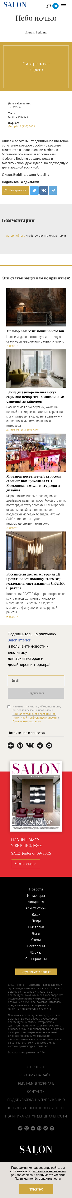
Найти (48, 6)
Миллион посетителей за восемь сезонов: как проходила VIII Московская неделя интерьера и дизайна (33, 483)
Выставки (36, 927)
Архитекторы (36, 908)
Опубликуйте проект (36, 972)
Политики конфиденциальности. (38, 1178)
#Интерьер (12, 430)
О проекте (36, 1067)
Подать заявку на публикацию (36, 1100)
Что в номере (25, 864)
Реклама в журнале (36, 1083)
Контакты (36, 1092)
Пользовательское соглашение (36, 1108)
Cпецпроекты (36, 959)
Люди (36, 921)
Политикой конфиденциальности (34, 717)
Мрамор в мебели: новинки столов (35, 331)
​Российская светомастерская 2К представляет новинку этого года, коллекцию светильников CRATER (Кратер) (35, 581)
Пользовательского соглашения (34, 713)
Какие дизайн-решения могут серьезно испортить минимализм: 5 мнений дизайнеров (35, 397)
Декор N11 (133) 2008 (21, 126)
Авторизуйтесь (15, 235)
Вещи (36, 914)
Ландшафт (36, 902)
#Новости (12, 346)
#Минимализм (30, 430)
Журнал (36, 952)
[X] (34, 190)
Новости (36, 889)
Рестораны (36, 946)
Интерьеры (36, 896)
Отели (36, 940)
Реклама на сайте (36, 1075)
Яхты (36, 933)
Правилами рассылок (27, 721)
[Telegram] (53, 190)
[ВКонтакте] (43, 190)
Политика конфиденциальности (36, 1116)
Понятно (36, 1189)
